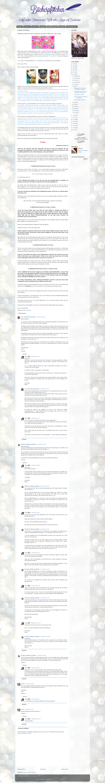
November (76, 78)
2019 (74, 117)
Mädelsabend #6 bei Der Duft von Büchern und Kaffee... (80, 88)
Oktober (76, 80)
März (75, 108)
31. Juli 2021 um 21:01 (44, 529)
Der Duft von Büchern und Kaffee (48, 54)
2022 (74, 72)
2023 (74, 70)
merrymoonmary (56, 779)
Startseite (20, 26)
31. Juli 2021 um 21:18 (35, 552)
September (76, 82)
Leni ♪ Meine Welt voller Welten (28, 317)
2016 (74, 123)
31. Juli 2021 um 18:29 (41, 444)
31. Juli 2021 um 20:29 (35, 512)
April (75, 106)
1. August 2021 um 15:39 (35, 718)
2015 (74, 125)
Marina (26, 356)
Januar (75, 112)
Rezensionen (27, 26)
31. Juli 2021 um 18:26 (40, 317)
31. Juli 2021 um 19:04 (35, 465)
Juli (75, 86)
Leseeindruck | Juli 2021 (79, 94)
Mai (75, 104)
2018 (74, 119)
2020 (74, 115)
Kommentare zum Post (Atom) (28, 772)
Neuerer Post (21, 769)
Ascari (22, 683)
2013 (74, 129)
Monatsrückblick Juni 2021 (79, 99)
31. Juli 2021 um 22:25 (35, 418)
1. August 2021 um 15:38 (35, 623)
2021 (74, 74)
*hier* (55, 56)
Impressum (61, 26)
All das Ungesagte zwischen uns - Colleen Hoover (80, 97)
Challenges (42, 26)
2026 (74, 64)
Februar (76, 110)
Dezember (76, 76)
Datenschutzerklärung (71, 26)
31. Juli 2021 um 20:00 (41, 655)
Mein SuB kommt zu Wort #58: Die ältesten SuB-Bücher (80, 92)
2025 (74, 66)
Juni (75, 102)
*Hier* (50, 56)
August (75, 84)
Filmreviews (35, 26)
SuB (49, 26)
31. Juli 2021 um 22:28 (44, 598)
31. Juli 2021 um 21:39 (44, 569)
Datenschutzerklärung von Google (24, 733)
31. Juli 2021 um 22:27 (29, 709)
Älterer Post (64, 769)
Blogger (66, 779)
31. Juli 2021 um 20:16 (29, 683)
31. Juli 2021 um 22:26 (35, 585)
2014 (74, 127)
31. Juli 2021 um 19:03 (35, 356)
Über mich (54, 26)
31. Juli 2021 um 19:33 (44, 486)
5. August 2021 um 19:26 (45, 636)
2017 (74, 121)
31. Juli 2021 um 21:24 (44, 388)
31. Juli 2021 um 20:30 (35, 667)
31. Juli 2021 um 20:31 (35, 699)
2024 (74, 68)
